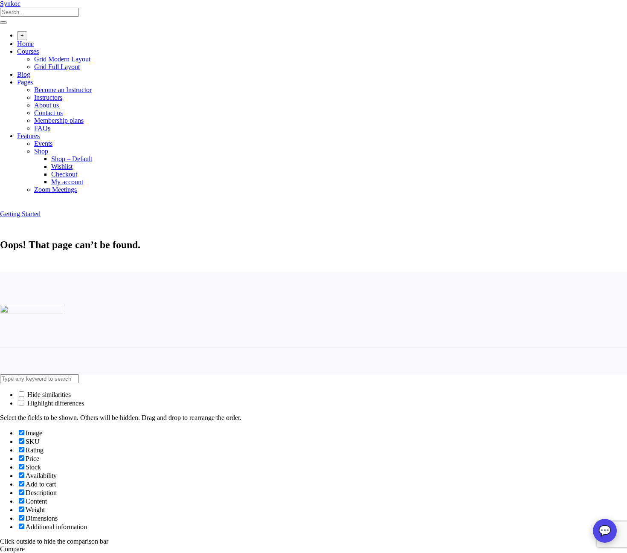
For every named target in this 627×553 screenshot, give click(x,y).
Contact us (48, 112)
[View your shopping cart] (4, 206)
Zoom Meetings (55, 189)
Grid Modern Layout (62, 59)
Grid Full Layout (57, 66)
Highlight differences (55, 403)
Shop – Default (71, 158)
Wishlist (62, 166)
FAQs (42, 128)
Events (43, 143)
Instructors (48, 97)
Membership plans (59, 120)
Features (28, 135)
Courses (28, 51)
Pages (25, 82)
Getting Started (20, 213)
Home (25, 43)
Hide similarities (48, 394)
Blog (23, 74)
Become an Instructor (63, 89)
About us (46, 105)
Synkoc (10, 3)
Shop (41, 151)
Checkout (64, 174)
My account (67, 181)
